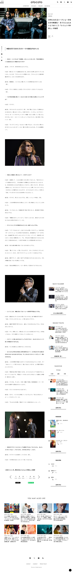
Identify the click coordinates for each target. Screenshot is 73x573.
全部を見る (58, 407)
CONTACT (28, 564)
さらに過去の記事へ (58, 313)
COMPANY (35, 564)
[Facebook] (61, 2)
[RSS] (71, 2)
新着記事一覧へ (58, 356)
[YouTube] (68, 2)
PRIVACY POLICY (43, 564)
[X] (64, 2)
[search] (57, 2)
